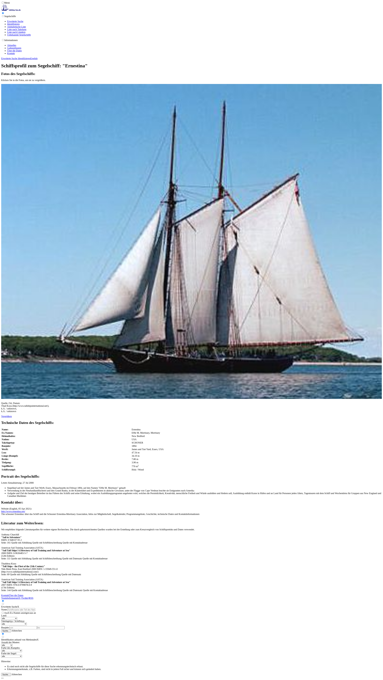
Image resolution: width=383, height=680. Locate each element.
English (34, 58)
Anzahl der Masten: (10, 642)
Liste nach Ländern (16, 32)
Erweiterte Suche (15, 21)
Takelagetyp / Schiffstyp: (13, 621)
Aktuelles (11, 45)
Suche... (6, 631)
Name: (4, 609)
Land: (4, 615)
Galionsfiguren (14, 48)
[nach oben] (2, 678)
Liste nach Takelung (16, 29)
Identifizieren (13, 24)
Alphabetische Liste (16, 26)
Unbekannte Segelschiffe (19, 35)
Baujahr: (5, 627)
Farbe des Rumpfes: (10, 648)
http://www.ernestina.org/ (13, 511)
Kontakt (11, 53)
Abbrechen (16, 630)
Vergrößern (6, 416)
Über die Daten (14, 50)
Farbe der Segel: (9, 653)
